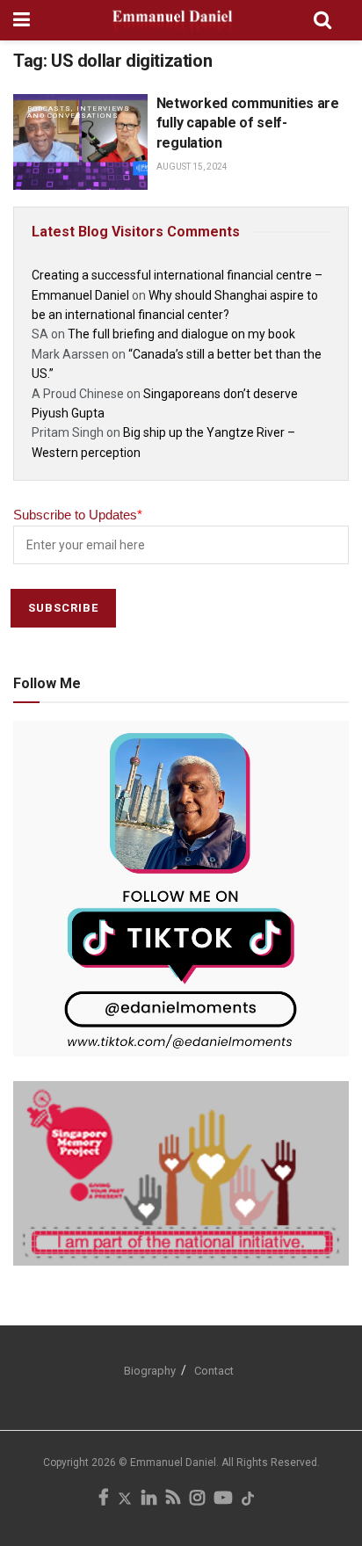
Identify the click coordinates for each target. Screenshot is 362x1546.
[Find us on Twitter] (125, 1499)
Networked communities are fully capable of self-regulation (247, 123)
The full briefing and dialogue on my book (181, 334)
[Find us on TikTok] (248, 1500)
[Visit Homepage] (172, 20)
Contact (214, 1370)
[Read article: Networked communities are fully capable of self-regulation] (80, 142)
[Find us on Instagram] (197, 1499)
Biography (150, 1370)
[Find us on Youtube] (223, 1499)
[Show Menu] (21, 20)
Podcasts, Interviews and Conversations (78, 112)
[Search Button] (322, 20)
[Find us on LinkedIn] (148, 1499)
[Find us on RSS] (173, 1499)
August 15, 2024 (192, 166)
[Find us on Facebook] (103, 1499)
